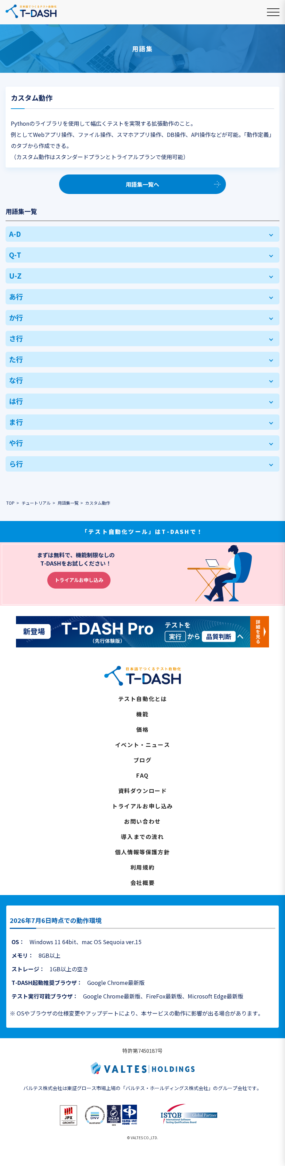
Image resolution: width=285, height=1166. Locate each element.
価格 (142, 729)
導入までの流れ (142, 836)
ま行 (16, 422)
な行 (16, 380)
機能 (142, 714)
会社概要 (142, 882)
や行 (16, 443)
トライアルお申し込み (79, 579)
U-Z (15, 276)
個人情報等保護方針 (142, 852)
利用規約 (142, 867)
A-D (15, 234)
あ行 (16, 297)
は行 (16, 401)
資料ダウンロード (142, 790)
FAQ (142, 775)
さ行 (16, 338)
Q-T (15, 255)
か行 (16, 317)
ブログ (142, 760)
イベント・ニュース (142, 744)
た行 (16, 359)
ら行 (16, 464)
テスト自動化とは (142, 698)
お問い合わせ (142, 821)
